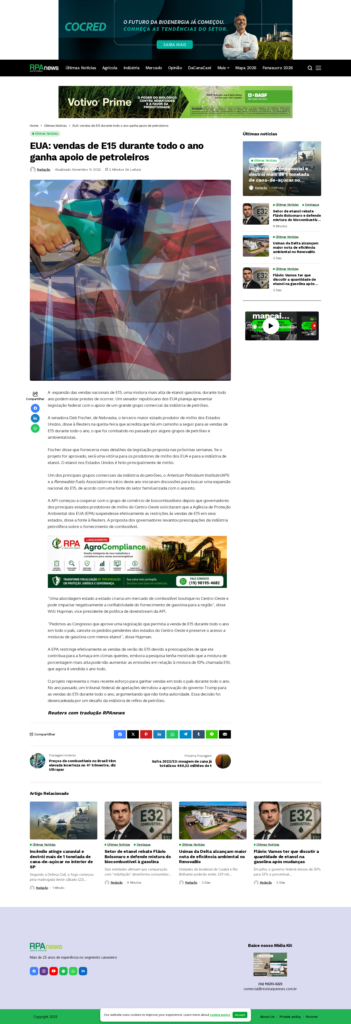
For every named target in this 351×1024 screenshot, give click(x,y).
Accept (240, 1015)
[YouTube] (53, 923)
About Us (267, 968)
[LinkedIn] (83, 923)
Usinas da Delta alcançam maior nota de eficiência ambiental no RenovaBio (295, 247)
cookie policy (220, 1015)
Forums (312, 968)
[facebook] (34, 923)
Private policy (290, 968)
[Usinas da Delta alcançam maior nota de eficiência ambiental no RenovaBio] (256, 246)
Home (34, 125)
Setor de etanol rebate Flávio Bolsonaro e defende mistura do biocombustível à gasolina (297, 215)
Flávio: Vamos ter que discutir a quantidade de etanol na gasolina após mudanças (294, 279)
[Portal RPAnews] (44, 68)
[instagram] (44, 923)
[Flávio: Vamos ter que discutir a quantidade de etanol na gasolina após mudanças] (256, 278)
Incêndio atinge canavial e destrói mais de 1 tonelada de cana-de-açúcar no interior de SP (279, 174)
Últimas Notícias (55, 125)
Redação (43, 169)
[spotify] (63, 923)
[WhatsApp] (73, 923)
